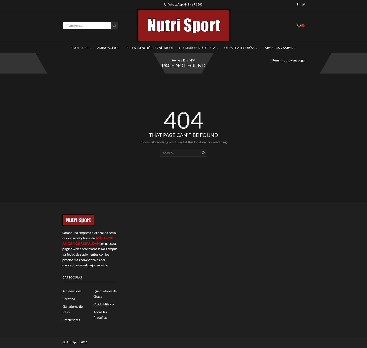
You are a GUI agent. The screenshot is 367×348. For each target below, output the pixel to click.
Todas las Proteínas (100, 314)
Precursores (71, 320)
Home (176, 60)
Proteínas (79, 48)
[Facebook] (297, 4)
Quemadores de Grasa (105, 293)
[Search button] (114, 25)
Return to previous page (288, 60)
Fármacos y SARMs (278, 48)
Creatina (68, 299)
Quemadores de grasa (197, 48)
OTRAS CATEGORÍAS (239, 48)
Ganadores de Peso (72, 309)
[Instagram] (303, 4)
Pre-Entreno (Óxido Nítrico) (149, 48)
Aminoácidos (108, 48)
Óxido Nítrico (103, 304)
